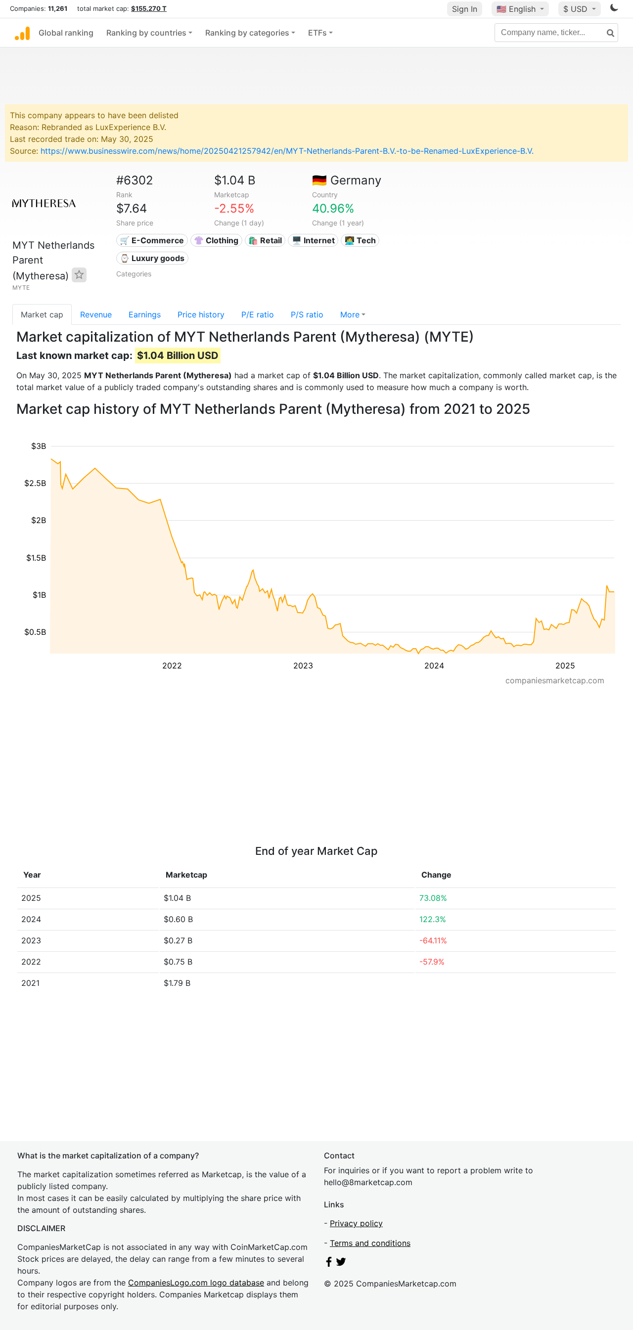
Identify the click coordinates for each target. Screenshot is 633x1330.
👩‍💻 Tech (360, 240)
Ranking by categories (247, 33)
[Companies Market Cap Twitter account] (341, 1264)
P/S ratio (307, 314)
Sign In (464, 9)
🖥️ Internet (313, 240)
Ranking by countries (146, 33)
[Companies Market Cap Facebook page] (329, 1264)
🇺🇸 (516, 9)
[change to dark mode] (614, 9)
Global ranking (66, 33)
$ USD (576, 9)
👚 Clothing (216, 240)
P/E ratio (257, 314)
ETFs (317, 33)
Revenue (96, 314)
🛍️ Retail (265, 240)
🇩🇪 (346, 180)
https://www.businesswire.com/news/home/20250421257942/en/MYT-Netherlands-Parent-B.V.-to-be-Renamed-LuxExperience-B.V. (287, 151)
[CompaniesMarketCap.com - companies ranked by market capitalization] (22, 32)
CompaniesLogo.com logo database (196, 1282)
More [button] (350, 314)
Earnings (145, 314)
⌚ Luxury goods (152, 258)
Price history (201, 314)
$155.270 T (149, 8)
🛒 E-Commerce (152, 240)
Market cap (42, 314)
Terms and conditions (370, 1243)
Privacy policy (356, 1223)
